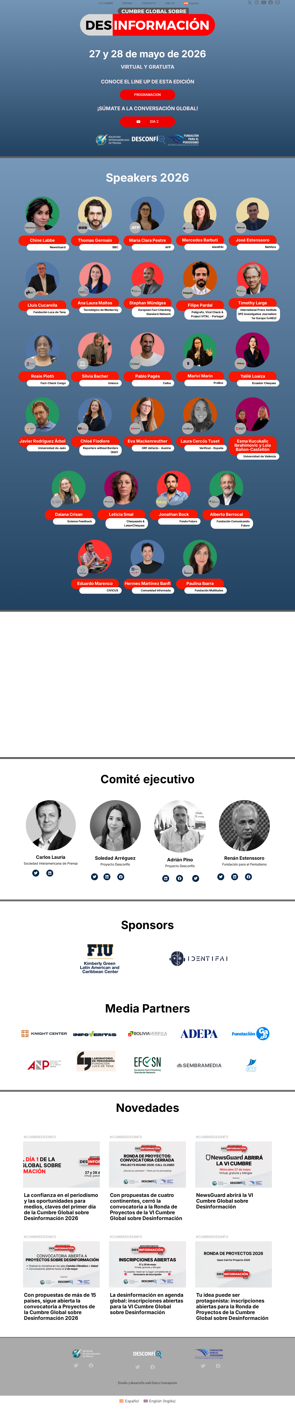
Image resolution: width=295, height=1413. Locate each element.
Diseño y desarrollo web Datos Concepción (147, 1383)
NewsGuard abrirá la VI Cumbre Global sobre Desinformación (224, 1201)
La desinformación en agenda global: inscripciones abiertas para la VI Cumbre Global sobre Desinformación (146, 1303)
